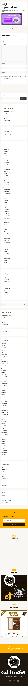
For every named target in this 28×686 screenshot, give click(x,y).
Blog (5, 277)
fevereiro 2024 (7, 209)
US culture (6, 292)
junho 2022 (6, 249)
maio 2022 (6, 251)
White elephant (7, 120)
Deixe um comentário (6, 10)
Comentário (4, 44)
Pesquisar (3, 95)
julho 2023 (6, 224)
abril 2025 (6, 180)
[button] (22, 2)
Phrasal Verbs (7, 288)
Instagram (14, 607)
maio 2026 (6, 155)
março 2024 (6, 207)
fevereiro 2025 (7, 184)
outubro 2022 (7, 240)
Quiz (5, 290)
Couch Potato (7, 116)
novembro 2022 (7, 238)
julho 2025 (6, 173)
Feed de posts (4, 497)
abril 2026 (6, 158)
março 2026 (6, 160)
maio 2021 (6, 262)
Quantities (6, 113)
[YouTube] (14, 570)
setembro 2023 (7, 220)
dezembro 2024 (7, 189)
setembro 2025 (7, 169)
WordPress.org (4, 502)
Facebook (14, 539)
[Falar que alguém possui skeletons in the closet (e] (14, 623)
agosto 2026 (6, 149)
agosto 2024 (6, 195)
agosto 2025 (6, 171)
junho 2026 (6, 153)
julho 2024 (6, 198)
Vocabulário (6, 294)
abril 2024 (6, 204)
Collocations (6, 279)
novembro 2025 (7, 167)
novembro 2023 (7, 215)
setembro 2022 (7, 242)
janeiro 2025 (6, 187)
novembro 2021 (7, 258)
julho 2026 (6, 151)
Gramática (6, 283)
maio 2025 (6, 178)
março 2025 (6, 182)
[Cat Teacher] (2, 2)
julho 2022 (6, 247)
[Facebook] (14, 536)
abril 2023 (6, 231)
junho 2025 (6, 175)
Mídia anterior (14, 28)
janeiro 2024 (6, 211)
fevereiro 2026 (7, 162)
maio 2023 (6, 229)
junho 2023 (6, 227)
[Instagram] (14, 604)
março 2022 (6, 253)
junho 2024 (6, 200)
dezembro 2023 (7, 213)
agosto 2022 (6, 244)
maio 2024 (6, 202)
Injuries (5, 118)
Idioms (5, 286)
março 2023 (6, 233)
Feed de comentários (6, 500)
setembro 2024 (7, 193)
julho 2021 (6, 260)
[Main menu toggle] (25, 2)
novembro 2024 (7, 191)
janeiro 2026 (6, 164)
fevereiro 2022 (7, 256)
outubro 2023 (7, 218)
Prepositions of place (8, 111)
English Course (7, 281)
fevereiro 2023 (7, 236)
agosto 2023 (6, 222)
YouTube (14, 572)
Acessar (3, 495)
